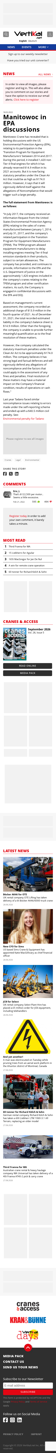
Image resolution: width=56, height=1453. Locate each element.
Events (26, 47)
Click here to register (26, 99)
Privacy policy (13, 1434)
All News (44, 74)
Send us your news (20, 1367)
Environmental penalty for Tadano (23, 418)
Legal (18, 460)
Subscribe (28, 1392)
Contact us (13, 1362)
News (11, 47)
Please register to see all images (25, 438)
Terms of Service (38, 1401)
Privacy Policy (18, 1401)
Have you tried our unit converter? (28, 60)
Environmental (32, 460)
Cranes (8, 460)
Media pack (27, 673)
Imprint (36, 1434)
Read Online (27, 665)
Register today (18, 516)
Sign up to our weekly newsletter (28, 54)
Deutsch (32, 41)
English (23, 41)
